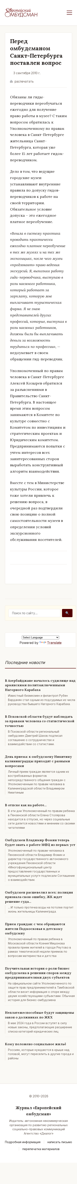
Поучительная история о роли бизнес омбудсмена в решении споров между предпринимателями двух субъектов (38, 973)
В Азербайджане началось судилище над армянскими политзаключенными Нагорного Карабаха (40, 685)
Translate (54, 643)
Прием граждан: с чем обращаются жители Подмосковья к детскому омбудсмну (35, 928)
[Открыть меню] (69, 13)
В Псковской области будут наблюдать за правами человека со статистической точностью (39, 721)
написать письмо (59, 1142)
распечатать (24, 81)
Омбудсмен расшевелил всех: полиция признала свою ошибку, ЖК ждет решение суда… (39, 897)
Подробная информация (22, 1142)
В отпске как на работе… (26, 805)
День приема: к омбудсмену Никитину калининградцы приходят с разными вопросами (38, 761)
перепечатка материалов (41, 1149)
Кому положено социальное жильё (35, 1044)
